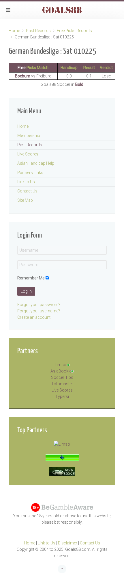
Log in (26, 291)
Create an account (33, 317)
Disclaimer (67, 543)
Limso (60, 364)
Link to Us (26, 181)
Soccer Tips (62, 377)
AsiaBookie (60, 371)
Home (14, 30)
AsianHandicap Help (35, 163)
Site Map (25, 200)
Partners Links (30, 172)
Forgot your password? (38, 304)
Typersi (62, 396)
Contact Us (27, 191)
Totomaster (62, 383)
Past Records (38, 30)
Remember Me (31, 278)
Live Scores (27, 154)
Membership (28, 135)
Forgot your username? (38, 311)
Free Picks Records (74, 30)
